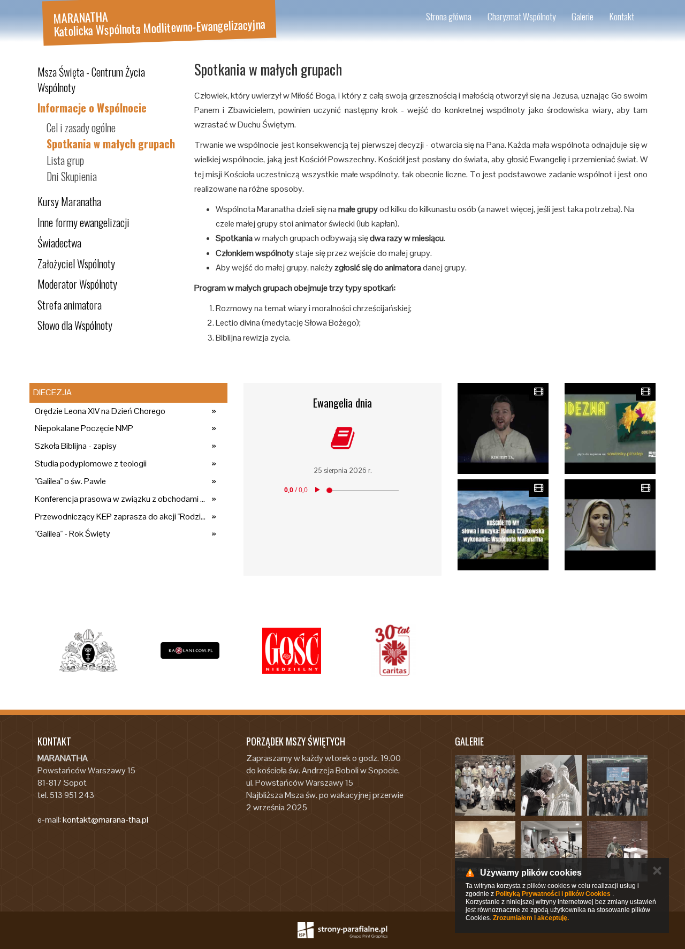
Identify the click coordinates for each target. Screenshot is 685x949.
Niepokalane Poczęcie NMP (84, 428)
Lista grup (65, 160)
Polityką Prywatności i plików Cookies (553, 894)
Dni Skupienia (72, 176)
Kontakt (622, 16)
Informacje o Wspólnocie (92, 108)
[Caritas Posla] (393, 650)
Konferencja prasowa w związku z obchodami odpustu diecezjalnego (120, 498)
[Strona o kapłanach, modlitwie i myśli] (190, 650)
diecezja (52, 392)
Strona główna (448, 16)
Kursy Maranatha (69, 201)
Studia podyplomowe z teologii (91, 463)
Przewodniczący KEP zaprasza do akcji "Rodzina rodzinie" (120, 516)
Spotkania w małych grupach (111, 143)
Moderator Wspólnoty (77, 284)
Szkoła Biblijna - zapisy (76, 445)
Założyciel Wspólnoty (76, 263)
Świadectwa (59, 243)
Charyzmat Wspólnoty (521, 16)
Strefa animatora (69, 305)
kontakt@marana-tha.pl (105, 819)
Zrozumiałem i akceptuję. (531, 918)
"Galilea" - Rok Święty (72, 533)
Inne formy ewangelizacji (83, 222)
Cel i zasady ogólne (81, 127)
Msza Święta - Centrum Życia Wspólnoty (91, 79)
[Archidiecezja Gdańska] (88, 650)
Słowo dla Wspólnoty (74, 325)
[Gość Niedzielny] (291, 650)
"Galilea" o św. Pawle (70, 481)
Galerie (582, 16)
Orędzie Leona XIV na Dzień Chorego (100, 411)
